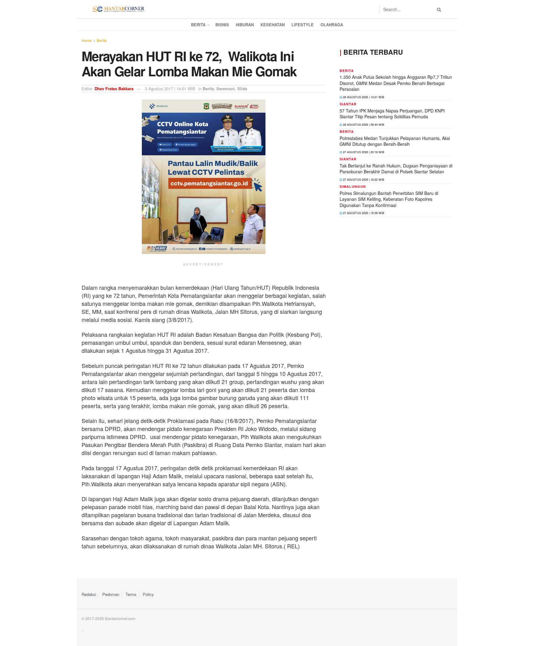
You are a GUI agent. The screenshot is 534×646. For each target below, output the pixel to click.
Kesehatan (273, 24)
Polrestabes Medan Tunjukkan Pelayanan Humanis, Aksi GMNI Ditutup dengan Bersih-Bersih (395, 141)
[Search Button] (438, 9)
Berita (198, 24)
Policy (148, 594)
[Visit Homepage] (118, 9)
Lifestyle (302, 24)
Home (87, 40)
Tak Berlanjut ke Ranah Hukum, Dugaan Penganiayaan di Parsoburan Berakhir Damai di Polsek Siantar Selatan (396, 169)
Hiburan (245, 24)
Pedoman (110, 594)
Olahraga (331, 24)
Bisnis (222, 24)
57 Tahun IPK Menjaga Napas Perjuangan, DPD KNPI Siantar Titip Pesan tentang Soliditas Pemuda (392, 114)
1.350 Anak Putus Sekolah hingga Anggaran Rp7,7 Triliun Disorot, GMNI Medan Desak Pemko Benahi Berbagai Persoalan (396, 83)
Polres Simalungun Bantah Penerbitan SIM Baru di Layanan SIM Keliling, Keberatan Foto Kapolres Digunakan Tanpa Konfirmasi (389, 199)
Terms (131, 594)
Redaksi (89, 594)
